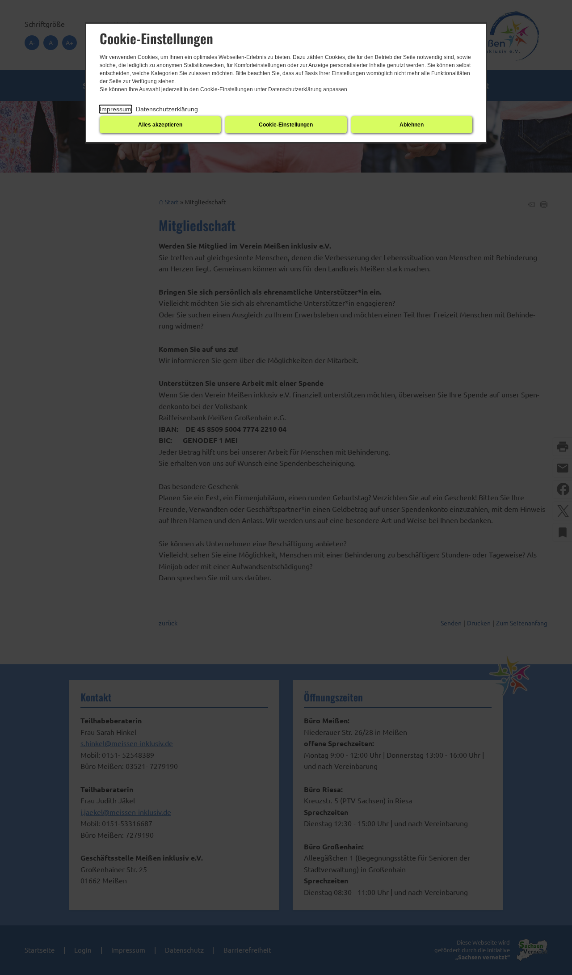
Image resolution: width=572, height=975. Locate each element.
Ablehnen (412, 125)
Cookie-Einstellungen (286, 125)
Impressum (115, 109)
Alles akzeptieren (160, 125)
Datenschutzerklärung (167, 109)
